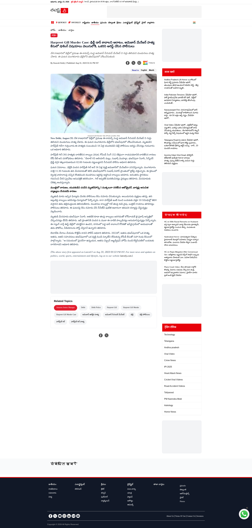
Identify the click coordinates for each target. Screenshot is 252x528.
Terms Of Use (180, 516)
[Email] (78, 516)
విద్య (50, 497)
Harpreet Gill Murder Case (66, 314)
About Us (170, 516)
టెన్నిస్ (103, 493)
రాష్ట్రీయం (86, 22)
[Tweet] (107, 335)
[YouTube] (60, 516)
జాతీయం (95, 22)
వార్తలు (71, 30)
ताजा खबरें (169, 72)
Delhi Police (96, 307)
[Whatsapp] (139, 63)
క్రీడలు (119, 22)
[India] (194, 23)
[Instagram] (64, 516)
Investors (200, 516)
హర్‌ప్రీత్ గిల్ (60, 322)
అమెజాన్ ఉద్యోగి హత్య (90, 314)
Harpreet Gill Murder (131, 307)
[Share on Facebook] (101, 335)
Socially (76, 22)
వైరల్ (144, 22)
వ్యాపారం (150, 22)
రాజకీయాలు (53, 489)
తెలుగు (151, 70)
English (144, 70)
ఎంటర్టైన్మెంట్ (128, 22)
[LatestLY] (59, 12)
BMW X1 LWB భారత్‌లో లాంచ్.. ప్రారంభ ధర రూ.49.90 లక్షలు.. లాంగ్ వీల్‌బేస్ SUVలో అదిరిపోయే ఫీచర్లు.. (90, 2)
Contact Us (191, 516)
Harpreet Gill (112, 307)
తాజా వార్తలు (159, 484)
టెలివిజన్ (78, 489)
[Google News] (73, 516)
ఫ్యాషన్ (130, 497)
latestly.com (126, 256)
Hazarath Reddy (59, 63)
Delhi (83, 307)
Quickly (62, 22)
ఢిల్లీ (132, 314)
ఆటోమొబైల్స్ (184, 493)
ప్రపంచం (103, 22)
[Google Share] (149, 64)
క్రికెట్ (102, 489)
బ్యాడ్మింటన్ (105, 501)
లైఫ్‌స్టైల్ (137, 22)
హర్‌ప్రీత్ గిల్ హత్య (77, 322)
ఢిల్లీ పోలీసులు (145, 314)
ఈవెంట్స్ (130, 505)
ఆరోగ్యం (130, 501)
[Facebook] (128, 63)
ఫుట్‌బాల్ (104, 497)
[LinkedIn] (69, 516)
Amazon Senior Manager (65, 307)
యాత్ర (129, 493)
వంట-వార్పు (131, 489)
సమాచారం (52, 493)
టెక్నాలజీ (111, 22)
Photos (182, 501)
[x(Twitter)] (133, 63)
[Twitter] (55, 516)
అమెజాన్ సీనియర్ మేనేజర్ (114, 314)
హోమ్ (53, 30)
